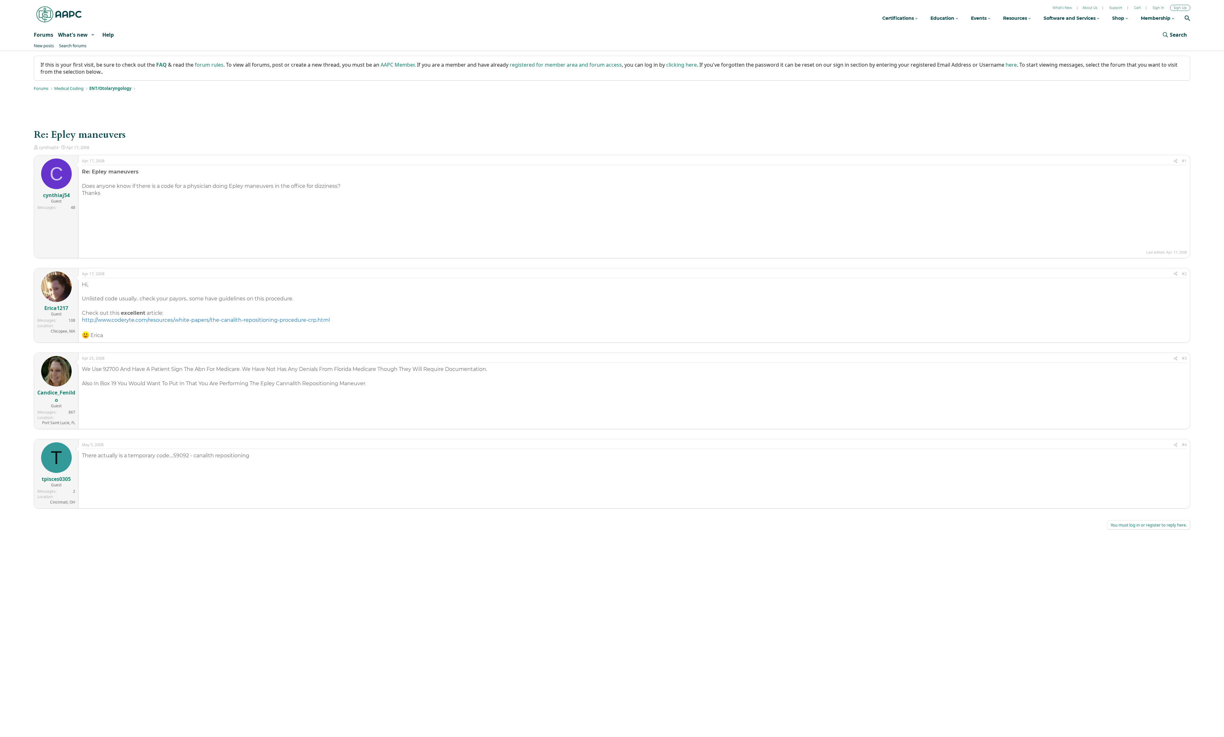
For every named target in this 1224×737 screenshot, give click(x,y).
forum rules (209, 64)
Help (108, 34)
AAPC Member (397, 64)
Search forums (72, 45)
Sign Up (1180, 8)
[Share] (1175, 161)
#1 (1184, 161)
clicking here (681, 64)
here (1011, 64)
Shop (1119, 18)
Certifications (898, 18)
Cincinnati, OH (62, 502)
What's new (73, 34)
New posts (44, 45)
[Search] (1187, 19)
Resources (1015, 18)
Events (979, 18)
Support (1115, 8)
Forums (43, 34)
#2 (1184, 273)
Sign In (1158, 8)
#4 (1184, 444)
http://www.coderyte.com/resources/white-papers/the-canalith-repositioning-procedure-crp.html (206, 320)
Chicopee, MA (63, 331)
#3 (1184, 358)
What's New (1062, 8)
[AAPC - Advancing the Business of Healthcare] (59, 14)
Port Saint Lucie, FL (58, 422)
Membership (1156, 18)
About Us (1089, 8)
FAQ (161, 64)
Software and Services (1070, 18)
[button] (93, 35)
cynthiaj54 (48, 147)
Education (943, 18)
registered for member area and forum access (566, 64)
